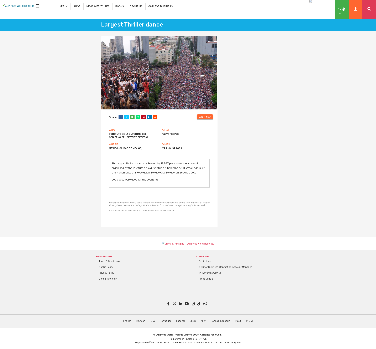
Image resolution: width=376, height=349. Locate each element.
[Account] (355, 9)
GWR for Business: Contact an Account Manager (225, 267)
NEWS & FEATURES (97, 6)
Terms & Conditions (109, 261)
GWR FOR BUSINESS (160, 6)
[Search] (369, 9)
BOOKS (119, 6)
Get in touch (205, 261)
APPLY (63, 6)
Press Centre (206, 279)
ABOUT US (136, 6)
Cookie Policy (106, 267)
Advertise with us (211, 273)
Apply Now (205, 117)
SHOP (76, 6)
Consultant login (108, 279)
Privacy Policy (106, 273)
